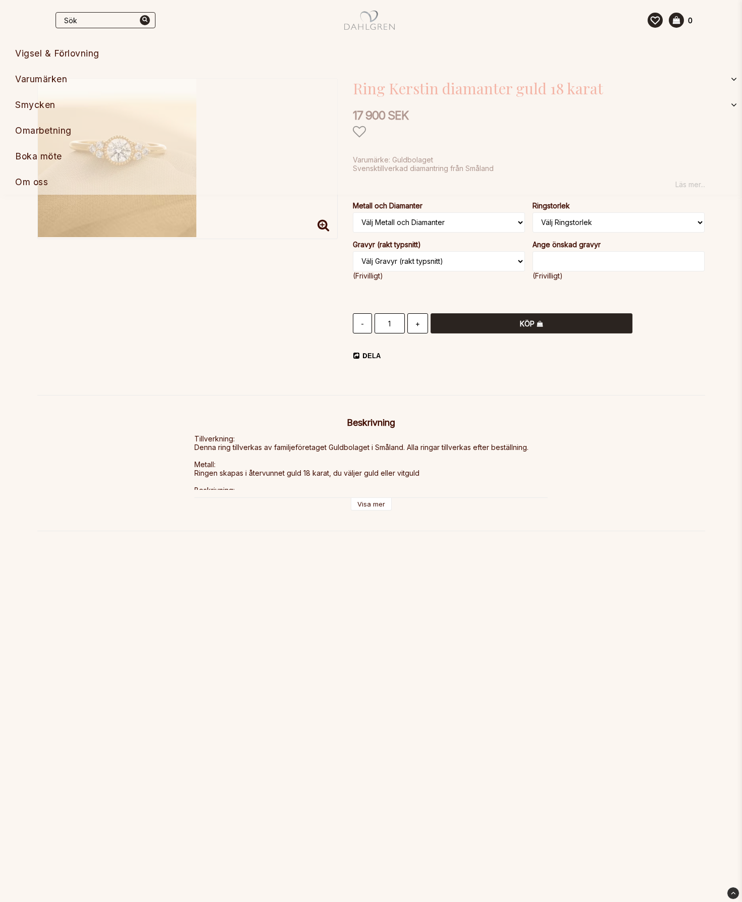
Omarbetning (43, 130)
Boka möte (38, 156)
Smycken (35, 104)
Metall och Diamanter (387, 205)
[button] (655, 20)
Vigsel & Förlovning (57, 53)
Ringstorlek (551, 205)
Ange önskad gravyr (567, 244)
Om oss (31, 182)
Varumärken (41, 79)
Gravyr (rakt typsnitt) (387, 244)
